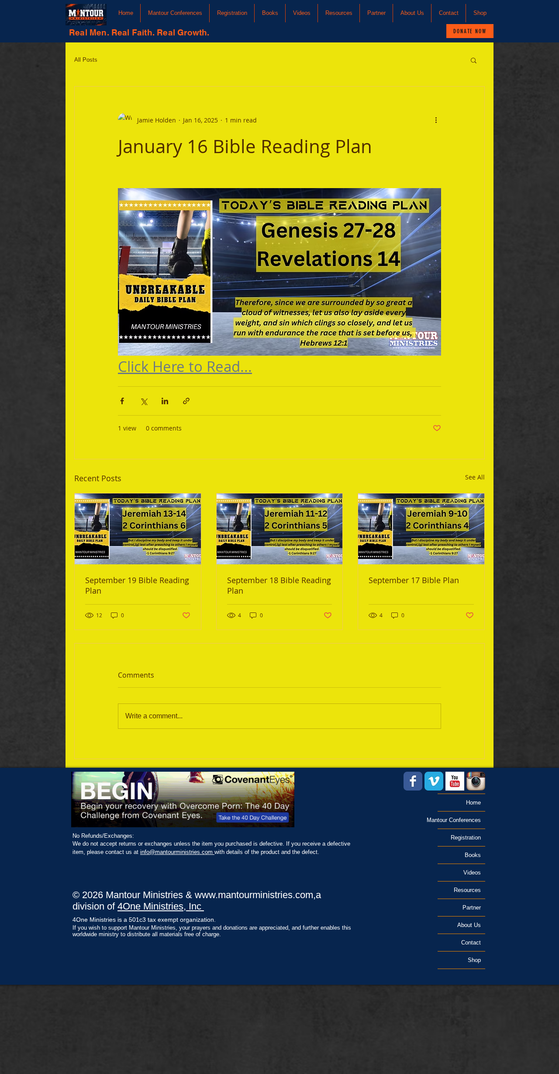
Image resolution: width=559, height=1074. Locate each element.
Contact (471, 942)
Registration (466, 837)
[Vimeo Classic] (433, 781)
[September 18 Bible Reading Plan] (280, 528)
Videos (472, 872)
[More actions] (436, 120)
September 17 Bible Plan (414, 580)
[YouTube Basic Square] (454, 781)
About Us (469, 925)
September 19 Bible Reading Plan (137, 585)
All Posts (85, 59)
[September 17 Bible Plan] (421, 528)
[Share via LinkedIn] (165, 401)
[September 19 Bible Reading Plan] (138, 528)
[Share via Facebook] (122, 401)
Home (473, 802)
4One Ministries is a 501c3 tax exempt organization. (144, 919)
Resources (467, 890)
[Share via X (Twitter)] (143, 401)
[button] (175, 13)
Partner (471, 907)
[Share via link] (186, 401)
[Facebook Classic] (413, 781)
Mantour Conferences (459, 820)
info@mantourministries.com (177, 852)
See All (475, 477)
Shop (474, 960)
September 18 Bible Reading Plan (279, 585)
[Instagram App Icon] (475, 781)
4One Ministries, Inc (160, 906)
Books (473, 855)
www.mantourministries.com (254, 894)
